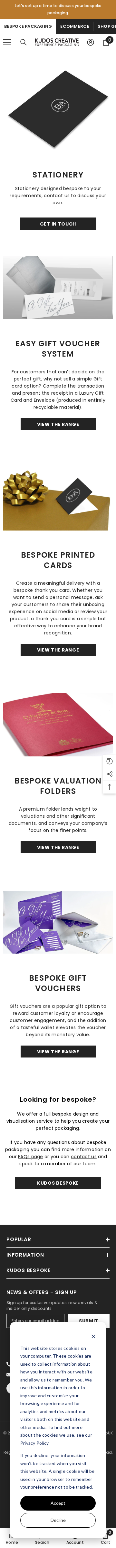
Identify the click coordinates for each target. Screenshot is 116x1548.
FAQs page (30, 1156)
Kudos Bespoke (58, 1183)
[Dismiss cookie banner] (93, 1336)
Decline (58, 1520)
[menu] (7, 42)
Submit (88, 1321)
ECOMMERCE (74, 26)
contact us (84, 1156)
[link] (42, 1538)
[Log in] (90, 42)
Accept (58, 1503)
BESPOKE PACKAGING (28, 26)
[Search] (23, 42)
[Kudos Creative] (58, 105)
